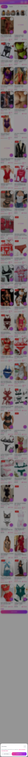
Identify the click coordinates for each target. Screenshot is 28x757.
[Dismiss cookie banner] (25, 746)
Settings (6, 753)
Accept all (19, 753)
